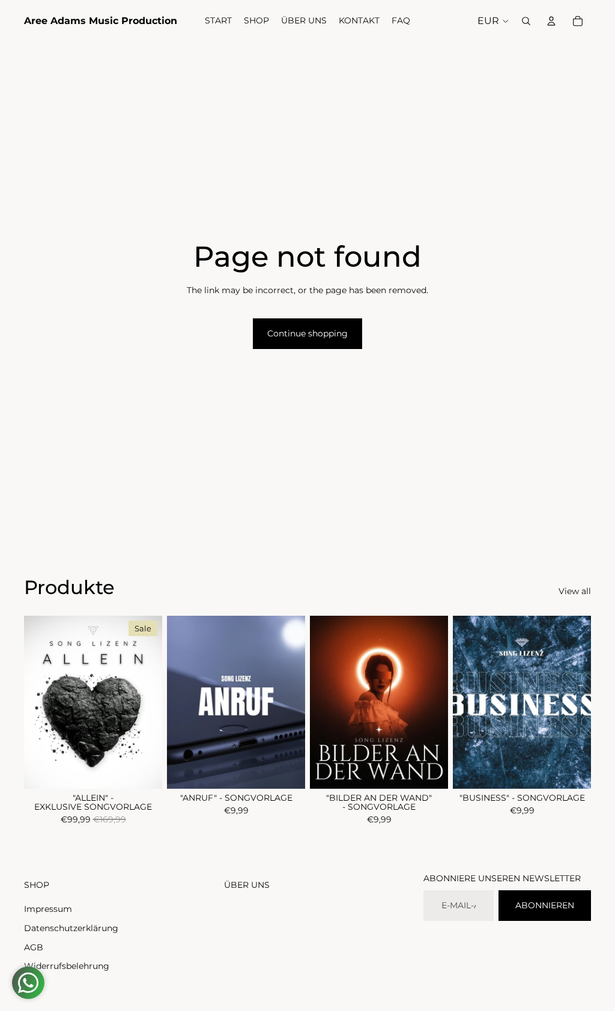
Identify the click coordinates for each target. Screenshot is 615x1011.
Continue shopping (307, 333)
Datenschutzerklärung (71, 928)
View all (575, 591)
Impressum (48, 908)
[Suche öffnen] (526, 21)
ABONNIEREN (544, 905)
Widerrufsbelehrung (66, 966)
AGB (33, 947)
